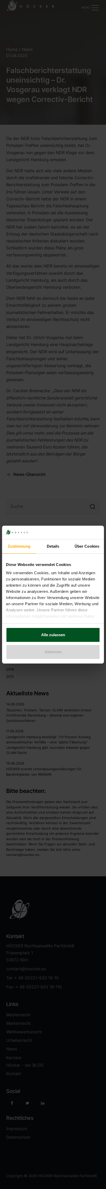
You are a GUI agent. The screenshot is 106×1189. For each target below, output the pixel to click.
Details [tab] (53, 546)
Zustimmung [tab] (19, 546)
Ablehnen (53, 652)
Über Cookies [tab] (87, 546)
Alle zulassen (53, 635)
